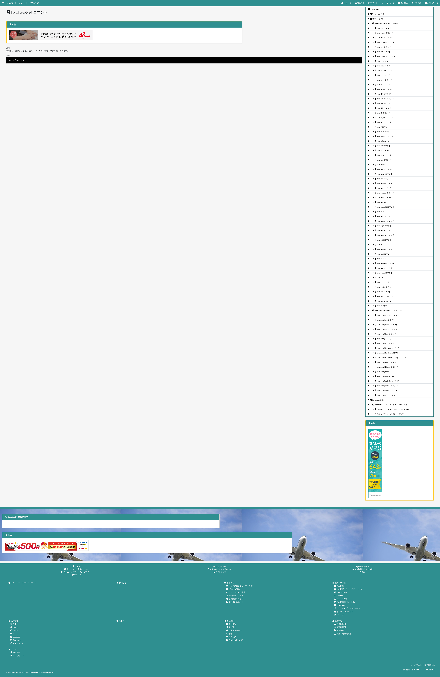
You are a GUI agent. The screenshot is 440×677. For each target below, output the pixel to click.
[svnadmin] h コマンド (385, 343)
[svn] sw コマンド (384, 292)
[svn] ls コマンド (383, 150)
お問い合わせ (432, 3)
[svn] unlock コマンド (385, 296)
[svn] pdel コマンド (384, 198)
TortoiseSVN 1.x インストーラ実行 (390, 414)
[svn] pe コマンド (383, 216)
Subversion (374, 9)
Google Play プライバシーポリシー (78, 572)
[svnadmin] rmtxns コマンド (387, 386)
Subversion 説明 (378, 14)
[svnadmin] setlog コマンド (387, 390)
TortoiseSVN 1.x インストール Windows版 (390, 405)
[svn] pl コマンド (383, 245)
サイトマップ (220, 572)
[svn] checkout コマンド (386, 56)
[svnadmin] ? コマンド (385, 339)
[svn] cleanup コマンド (385, 66)
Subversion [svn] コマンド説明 (386, 23)
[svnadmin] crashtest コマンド (388, 315)
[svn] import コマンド (385, 136)
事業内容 (360, 3)
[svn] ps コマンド (383, 259)
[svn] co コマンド (383, 61)
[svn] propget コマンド (385, 221)
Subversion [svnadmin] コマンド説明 (388, 310)
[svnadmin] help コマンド (386, 334)
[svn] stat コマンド (384, 278)
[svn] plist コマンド (384, 240)
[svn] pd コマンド (383, 202)
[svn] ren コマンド (384, 188)
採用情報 (417, 3)
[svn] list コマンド (384, 146)
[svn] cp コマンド (383, 85)
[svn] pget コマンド (384, 226)
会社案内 (404, 3)
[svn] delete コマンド (385, 89)
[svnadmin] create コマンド (387, 320)
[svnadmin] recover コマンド (387, 376)
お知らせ (347, 3)
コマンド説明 (377, 19)
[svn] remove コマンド (385, 99)
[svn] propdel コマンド (385, 193)
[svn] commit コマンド (385, 70)
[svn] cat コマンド (384, 52)
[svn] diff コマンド (384, 108)
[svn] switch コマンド (385, 287)
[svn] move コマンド (385, 174)
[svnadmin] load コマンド (386, 362)
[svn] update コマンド (385, 301)
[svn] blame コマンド (385, 33)
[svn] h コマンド (383, 132)
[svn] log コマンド (384, 160)
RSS (363, 572)
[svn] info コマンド (384, 141)
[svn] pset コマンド (384, 254)
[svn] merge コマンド (385, 165)
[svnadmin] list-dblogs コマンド (388, 353)
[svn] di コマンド (383, 113)
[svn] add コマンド (384, 28)
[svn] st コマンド (383, 282)
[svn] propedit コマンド (386, 207)
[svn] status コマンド (385, 273)
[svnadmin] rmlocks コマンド (388, 381)
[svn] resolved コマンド (386, 263)
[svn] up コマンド (383, 306)
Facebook (77, 575)
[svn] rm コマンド (383, 103)
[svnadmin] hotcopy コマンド (388, 348)
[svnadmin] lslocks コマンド (387, 367)
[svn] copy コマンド (384, 80)
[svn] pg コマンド (383, 230)
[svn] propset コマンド (385, 249)
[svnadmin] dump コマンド (387, 329)
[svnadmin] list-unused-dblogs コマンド (391, 358)
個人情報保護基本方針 (364, 569)
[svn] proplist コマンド (385, 235)
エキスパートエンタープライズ (23, 3)
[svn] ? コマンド (383, 127)
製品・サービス (376, 3)
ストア (392, 3)
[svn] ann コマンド (384, 47)
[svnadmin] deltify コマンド (387, 325)
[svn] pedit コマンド (384, 212)
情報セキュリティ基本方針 (221, 569)
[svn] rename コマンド (385, 183)
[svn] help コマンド (384, 122)
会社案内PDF (363, 567)
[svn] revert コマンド (385, 268)
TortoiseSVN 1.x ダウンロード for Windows (393, 409)
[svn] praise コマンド (385, 38)
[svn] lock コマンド (384, 155)
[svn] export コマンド (385, 118)
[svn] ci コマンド (383, 75)
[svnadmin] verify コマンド (387, 395)
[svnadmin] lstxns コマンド (387, 372)
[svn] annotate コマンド (386, 42)
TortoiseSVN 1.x (378, 400)
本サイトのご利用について (78, 569)
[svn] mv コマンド (384, 179)
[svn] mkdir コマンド (385, 169)
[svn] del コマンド (384, 94)
